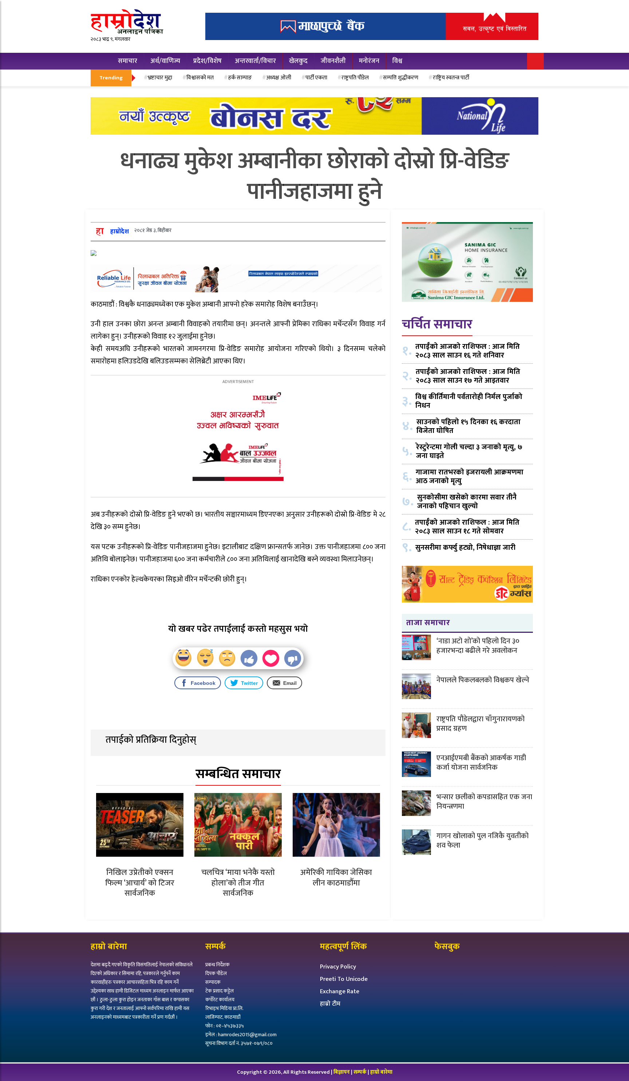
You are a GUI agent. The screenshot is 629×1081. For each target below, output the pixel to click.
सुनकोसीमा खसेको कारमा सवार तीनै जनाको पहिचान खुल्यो (467, 501)
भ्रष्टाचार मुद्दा (160, 77)
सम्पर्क (360, 1072)
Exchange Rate (339, 991)
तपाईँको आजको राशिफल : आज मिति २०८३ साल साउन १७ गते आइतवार (468, 375)
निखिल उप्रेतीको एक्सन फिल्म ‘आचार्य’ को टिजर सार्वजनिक (139, 883)
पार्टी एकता (316, 77)
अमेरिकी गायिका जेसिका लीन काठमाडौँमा (336, 878)
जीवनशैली (333, 61)
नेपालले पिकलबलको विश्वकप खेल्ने (482, 680)
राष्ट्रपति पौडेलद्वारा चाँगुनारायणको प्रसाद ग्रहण (480, 724)
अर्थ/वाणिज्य (165, 61)
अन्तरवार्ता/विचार (255, 61)
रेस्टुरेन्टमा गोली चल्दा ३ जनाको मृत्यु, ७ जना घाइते (469, 451)
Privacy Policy (338, 967)
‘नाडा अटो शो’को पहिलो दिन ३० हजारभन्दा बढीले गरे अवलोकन (477, 646)
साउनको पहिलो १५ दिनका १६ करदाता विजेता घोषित (468, 426)
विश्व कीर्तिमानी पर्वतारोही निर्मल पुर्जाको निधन (468, 401)
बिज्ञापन (341, 1072)
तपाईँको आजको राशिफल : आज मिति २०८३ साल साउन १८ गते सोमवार (467, 526)
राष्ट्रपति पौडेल (355, 77)
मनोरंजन (369, 61)
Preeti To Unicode (344, 979)
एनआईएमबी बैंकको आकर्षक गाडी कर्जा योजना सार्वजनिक (481, 763)
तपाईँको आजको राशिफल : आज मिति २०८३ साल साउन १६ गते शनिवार (467, 350)
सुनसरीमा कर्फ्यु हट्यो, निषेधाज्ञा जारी (465, 547)
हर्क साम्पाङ (240, 77)
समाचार (127, 61)
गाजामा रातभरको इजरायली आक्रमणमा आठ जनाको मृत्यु (469, 476)
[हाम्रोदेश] (99, 231)
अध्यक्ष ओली (278, 77)
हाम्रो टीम (330, 1004)
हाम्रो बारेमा (381, 1072)
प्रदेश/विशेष (207, 61)
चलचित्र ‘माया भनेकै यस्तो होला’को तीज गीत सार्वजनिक (238, 883)
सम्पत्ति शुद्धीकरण (400, 77)
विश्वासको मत (200, 77)
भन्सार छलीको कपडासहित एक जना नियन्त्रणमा (484, 802)
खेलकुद (298, 61)
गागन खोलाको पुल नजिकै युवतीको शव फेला (482, 841)
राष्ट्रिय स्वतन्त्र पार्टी (451, 77)
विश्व (397, 61)
